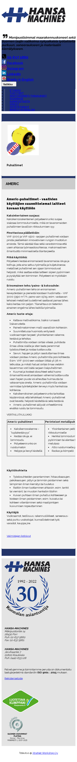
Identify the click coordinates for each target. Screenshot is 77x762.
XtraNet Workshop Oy (45, 753)
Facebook (14, 63)
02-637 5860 (17, 57)
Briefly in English (20, 80)
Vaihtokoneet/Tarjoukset (28, 96)
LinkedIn (13, 74)
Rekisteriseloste (14, 678)
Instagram (15, 68)
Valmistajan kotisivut (19, 535)
